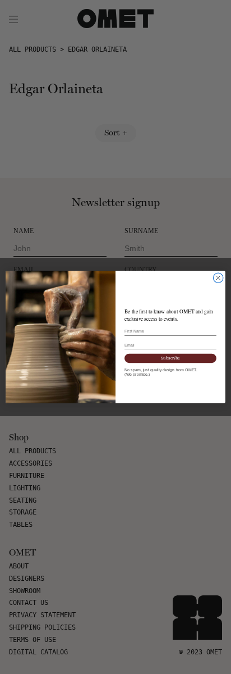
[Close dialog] (218, 278)
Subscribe (170, 358)
